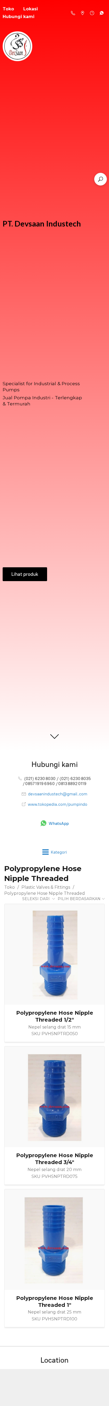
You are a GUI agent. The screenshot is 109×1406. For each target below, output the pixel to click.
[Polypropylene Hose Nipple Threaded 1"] (54, 1239)
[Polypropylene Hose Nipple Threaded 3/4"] (54, 1097)
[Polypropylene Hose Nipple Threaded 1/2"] (54, 954)
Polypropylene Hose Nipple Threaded (44, 893)
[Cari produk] (100, 179)
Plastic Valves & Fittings (45, 887)
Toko (9, 887)
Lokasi (30, 8)
